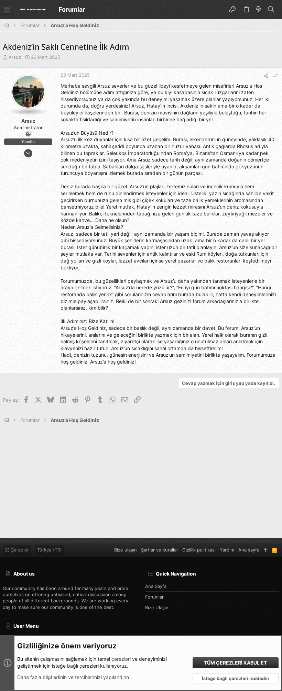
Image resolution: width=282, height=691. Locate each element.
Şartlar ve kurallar (159, 550)
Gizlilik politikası (199, 550)
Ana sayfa (155, 586)
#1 (275, 75)
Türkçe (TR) (49, 550)
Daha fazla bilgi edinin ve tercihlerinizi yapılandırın (73, 677)
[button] (7, 9)
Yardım (227, 550)
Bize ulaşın (157, 607)
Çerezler (19, 550)
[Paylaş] (266, 76)
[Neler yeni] (258, 9)
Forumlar (154, 597)
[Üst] (265, 550)
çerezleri (121, 659)
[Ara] (271, 9)
